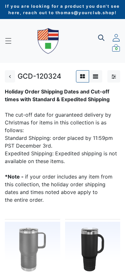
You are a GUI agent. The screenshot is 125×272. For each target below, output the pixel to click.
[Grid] (82, 76)
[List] (95, 76)
